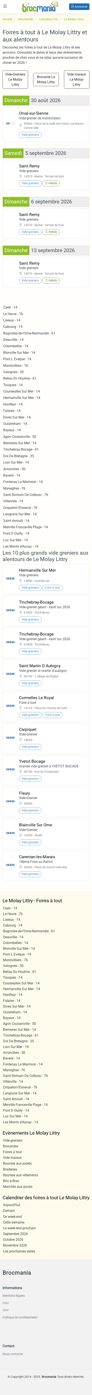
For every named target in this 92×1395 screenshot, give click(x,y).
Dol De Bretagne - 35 (18, 456)
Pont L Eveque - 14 (17, 359)
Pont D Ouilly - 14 (16, 533)
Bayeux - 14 (12, 430)
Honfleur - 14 (12, 404)
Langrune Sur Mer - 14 (20, 514)
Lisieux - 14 (11, 320)
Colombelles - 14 (15, 346)
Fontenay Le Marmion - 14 (23, 482)
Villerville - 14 (13, 501)
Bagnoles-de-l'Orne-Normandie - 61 (29, 333)
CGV (6, 1310)
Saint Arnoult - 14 (16, 521)
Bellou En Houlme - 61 (19, 378)
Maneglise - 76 (14, 488)
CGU (6, 1302)
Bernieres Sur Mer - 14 (19, 443)
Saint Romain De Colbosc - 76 (25, 495)
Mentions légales (14, 1295)
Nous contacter (13, 1353)
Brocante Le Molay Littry (46, 79)
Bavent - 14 (11, 475)
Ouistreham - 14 (15, 424)
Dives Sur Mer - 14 (17, 417)
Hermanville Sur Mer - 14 (21, 398)
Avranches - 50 (14, 469)
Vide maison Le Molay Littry (76, 79)
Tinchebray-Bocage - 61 (21, 449)
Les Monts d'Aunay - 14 (20, 546)
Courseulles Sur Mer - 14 (21, 391)
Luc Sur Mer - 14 (15, 540)
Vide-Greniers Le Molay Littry (15, 79)
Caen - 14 (10, 307)
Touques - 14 (13, 385)
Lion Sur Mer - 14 (16, 462)
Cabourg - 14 (12, 327)
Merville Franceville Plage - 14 (25, 527)
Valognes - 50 (13, 372)
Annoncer (81, 6)
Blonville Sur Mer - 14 (19, 353)
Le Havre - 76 (13, 314)
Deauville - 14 (13, 340)
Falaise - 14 (12, 411)
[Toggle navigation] (5, 6)
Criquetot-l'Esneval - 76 (20, 508)
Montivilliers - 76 (15, 366)
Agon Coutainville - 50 (19, 437)
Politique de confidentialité (20, 1317)
